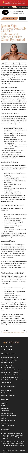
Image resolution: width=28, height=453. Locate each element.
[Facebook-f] (2, 350)
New (14, 7)
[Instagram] (6, 350)
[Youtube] (9, 350)
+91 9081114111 (18, 11)
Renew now (6, 3)
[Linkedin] (11, 350)
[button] (22, 18)
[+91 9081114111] (11, 12)
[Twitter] (4, 350)
